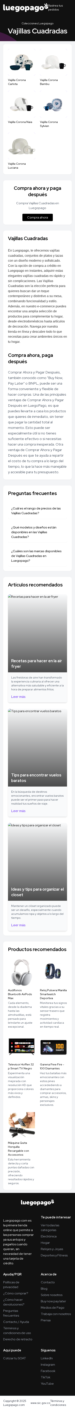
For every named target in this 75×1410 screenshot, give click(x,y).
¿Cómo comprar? (15, 1293)
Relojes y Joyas (52, 1249)
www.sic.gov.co (40, 1403)
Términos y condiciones (58, 1403)
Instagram (48, 1364)
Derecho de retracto (17, 1339)
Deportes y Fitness (54, 1255)
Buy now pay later (53, 1301)
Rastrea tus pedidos (55, 7)
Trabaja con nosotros (56, 1314)
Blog (44, 1288)
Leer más (18, 697)
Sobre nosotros (51, 1295)
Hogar (45, 1243)
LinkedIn (47, 1358)
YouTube (47, 1383)
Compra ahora (37, 217)
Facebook (48, 1371)
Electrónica (49, 1236)
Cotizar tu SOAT (14, 1358)
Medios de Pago (52, 1307)
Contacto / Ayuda (16, 1322)
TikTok (45, 1377)
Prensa (46, 1320)
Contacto (48, 1282)
